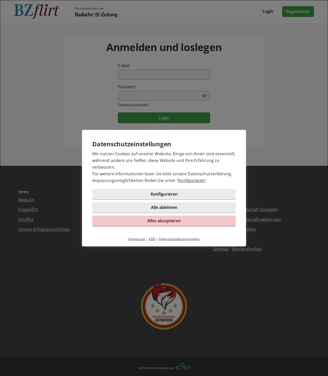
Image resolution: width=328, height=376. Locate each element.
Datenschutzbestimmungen (179, 239)
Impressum (136, 239)
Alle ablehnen (164, 207)
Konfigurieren (191, 180)
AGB (152, 239)
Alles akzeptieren (164, 221)
